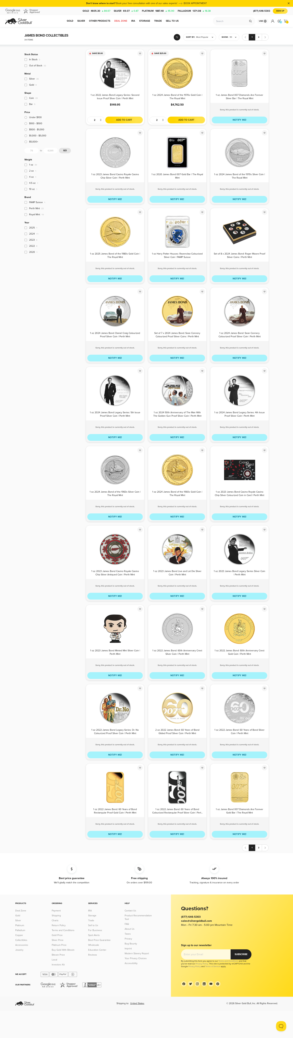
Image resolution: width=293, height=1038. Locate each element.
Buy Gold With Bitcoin (63, 949)
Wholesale (93, 945)
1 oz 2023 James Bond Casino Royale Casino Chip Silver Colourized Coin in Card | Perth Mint (239, 493)
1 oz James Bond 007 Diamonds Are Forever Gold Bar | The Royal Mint (239, 811)
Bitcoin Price (58, 954)
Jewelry (19, 949)
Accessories (21, 945)
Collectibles (21, 940)
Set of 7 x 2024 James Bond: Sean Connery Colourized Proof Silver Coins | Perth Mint (177, 335)
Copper (19, 935)
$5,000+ (33, 141)
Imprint (128, 948)
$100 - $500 (35, 123)
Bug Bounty (131, 943)
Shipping (56, 915)
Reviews (92, 954)
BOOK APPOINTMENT (195, 3)
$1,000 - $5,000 (37, 135)
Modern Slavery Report (137, 953)
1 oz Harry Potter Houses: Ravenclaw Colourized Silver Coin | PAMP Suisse (177, 255)
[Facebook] (184, 984)
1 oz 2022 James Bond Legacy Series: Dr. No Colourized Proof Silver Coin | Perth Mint (115, 731)
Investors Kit (58, 964)
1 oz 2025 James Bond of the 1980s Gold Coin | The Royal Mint (115, 255)
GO (65, 150)
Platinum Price (59, 945)
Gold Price (57, 935)
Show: (225, 37)
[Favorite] (140, 53)
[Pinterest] (217, 984)
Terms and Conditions (63, 930)
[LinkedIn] (204, 984)
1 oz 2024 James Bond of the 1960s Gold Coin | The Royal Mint (177, 493)
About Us (129, 928)
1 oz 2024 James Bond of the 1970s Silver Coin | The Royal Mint (239, 176)
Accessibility (131, 963)
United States (137, 1003)
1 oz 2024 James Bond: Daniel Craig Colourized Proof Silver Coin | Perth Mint (115, 335)
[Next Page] (265, 37)
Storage (92, 915)
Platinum (158, 10)
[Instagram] (197, 984)
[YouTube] (211, 984)
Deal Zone (20, 910)
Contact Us (130, 910)
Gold (96, 10)
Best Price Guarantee (99, 940)
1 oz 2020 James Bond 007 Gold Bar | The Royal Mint (177, 176)
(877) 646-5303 (261, 10)
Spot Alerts (94, 935)
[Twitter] (190, 984)
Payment (56, 910)
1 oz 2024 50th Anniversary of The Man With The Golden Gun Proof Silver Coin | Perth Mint (177, 414)
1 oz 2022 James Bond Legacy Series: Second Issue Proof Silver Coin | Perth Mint (115, 97)
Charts (55, 920)
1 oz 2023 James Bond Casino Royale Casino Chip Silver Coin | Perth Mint (115, 176)
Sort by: (190, 37)
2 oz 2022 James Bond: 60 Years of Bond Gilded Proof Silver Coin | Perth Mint (177, 731)
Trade (91, 920)
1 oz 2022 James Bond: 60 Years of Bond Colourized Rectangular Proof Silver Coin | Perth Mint (177, 811)
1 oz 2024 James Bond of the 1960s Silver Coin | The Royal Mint (115, 493)
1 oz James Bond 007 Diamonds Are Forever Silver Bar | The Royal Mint (239, 97)
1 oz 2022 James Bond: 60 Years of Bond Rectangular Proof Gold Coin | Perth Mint (115, 811)
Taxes (128, 933)
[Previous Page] (245, 37)
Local (54, 959)
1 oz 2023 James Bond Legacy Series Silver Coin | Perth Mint (239, 573)
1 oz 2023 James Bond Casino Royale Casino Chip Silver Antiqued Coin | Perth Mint (115, 573)
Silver (126, 10)
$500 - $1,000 (36, 129)
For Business (95, 930)
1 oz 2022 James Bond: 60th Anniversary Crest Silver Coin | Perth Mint (177, 652)
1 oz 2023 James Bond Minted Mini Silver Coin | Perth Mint (115, 652)
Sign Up (280, 11)
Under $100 (35, 117)
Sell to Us (93, 925)
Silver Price (57, 940)
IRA (90, 910)
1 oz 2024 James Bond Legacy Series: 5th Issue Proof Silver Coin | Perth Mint (115, 414)
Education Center (97, 949)
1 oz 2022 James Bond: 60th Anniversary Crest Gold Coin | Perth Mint (239, 652)
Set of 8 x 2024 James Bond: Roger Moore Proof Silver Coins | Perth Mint (239, 255)
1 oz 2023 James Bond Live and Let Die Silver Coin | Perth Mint (177, 573)
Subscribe (241, 954)
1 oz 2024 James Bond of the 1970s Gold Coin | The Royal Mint (177, 97)
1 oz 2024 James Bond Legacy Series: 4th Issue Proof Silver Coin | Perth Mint (239, 414)
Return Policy (59, 925)
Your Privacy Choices (136, 958)
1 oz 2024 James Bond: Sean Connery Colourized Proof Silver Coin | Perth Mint (240, 335)
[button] (199, 37)
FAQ (127, 924)
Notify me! (240, 119)
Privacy (128, 938)
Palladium (194, 10)
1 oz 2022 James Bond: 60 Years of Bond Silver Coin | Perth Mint (239, 731)
